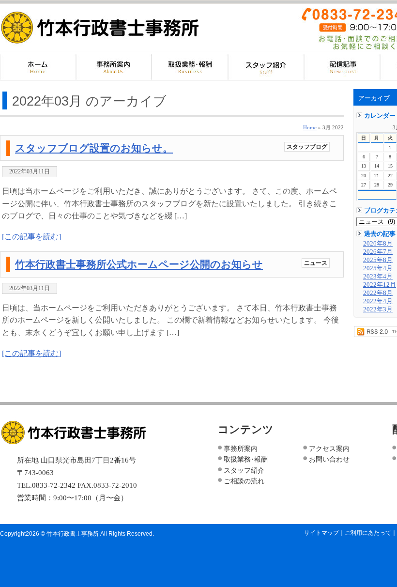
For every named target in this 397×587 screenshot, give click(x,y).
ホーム (38, 67)
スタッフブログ (307, 146)
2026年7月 (378, 251)
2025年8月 (378, 260)
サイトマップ (321, 532)
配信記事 (342, 67)
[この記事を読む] (31, 236)
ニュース (315, 263)
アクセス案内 (329, 448)
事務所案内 (241, 448)
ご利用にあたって (368, 532)
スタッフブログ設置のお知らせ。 (94, 148)
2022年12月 (379, 284)
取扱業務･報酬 (246, 459)
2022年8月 (378, 293)
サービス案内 (190, 67)
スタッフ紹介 (266, 67)
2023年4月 (378, 276)
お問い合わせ (329, 459)
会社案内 (114, 67)
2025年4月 (378, 268)
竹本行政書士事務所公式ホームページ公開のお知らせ (139, 264)
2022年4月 (378, 301)
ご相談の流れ (244, 481)
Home (310, 127)
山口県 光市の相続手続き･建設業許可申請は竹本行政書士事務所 (100, 27)
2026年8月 (378, 243)
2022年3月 (378, 309)
